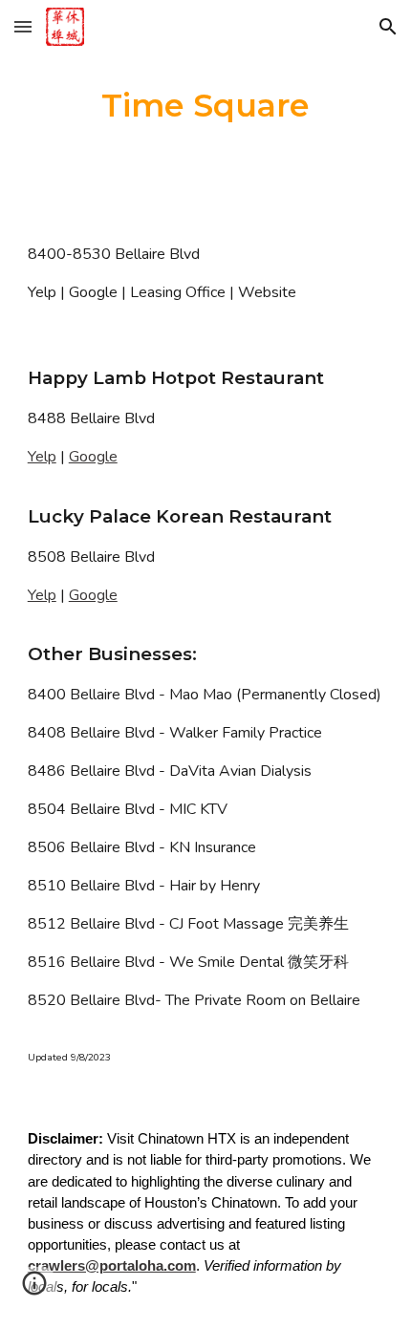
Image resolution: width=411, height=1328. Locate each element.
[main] (206, 106)
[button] (23, 26)
